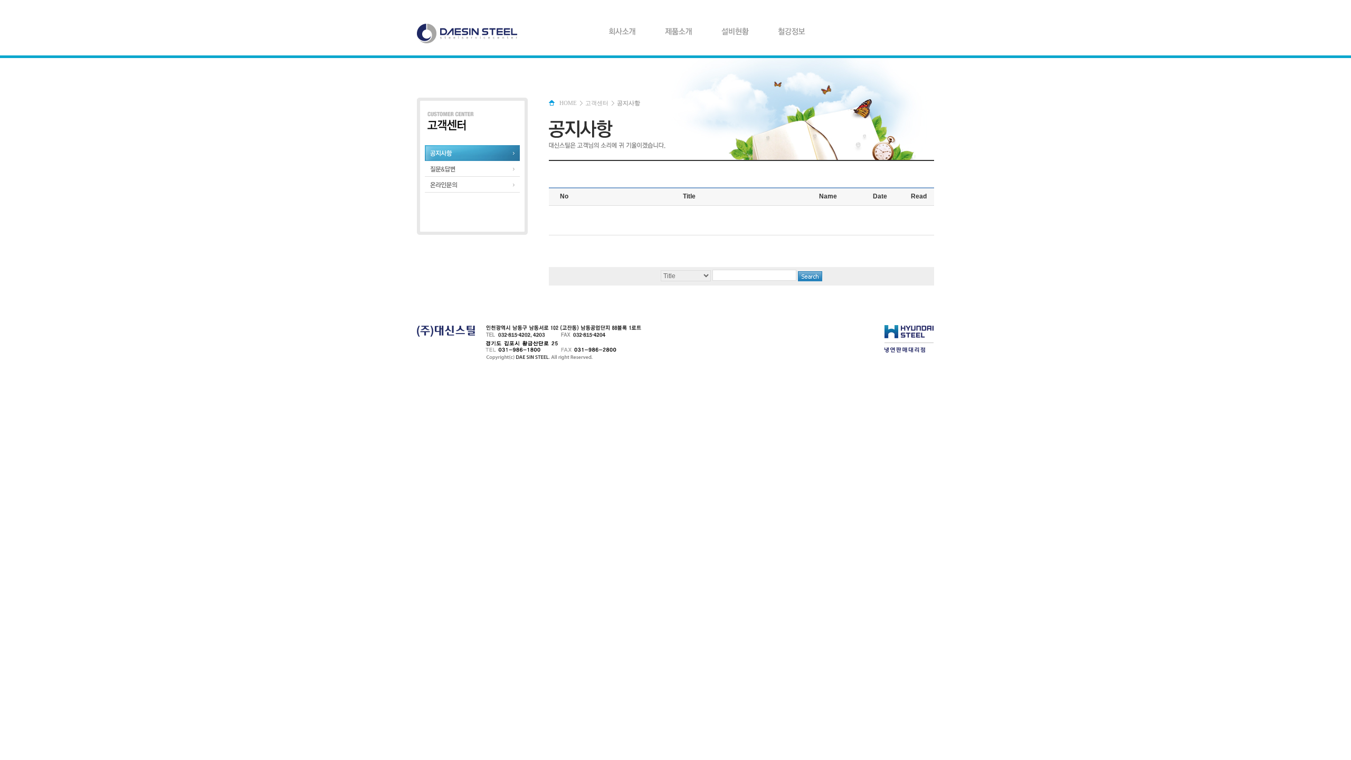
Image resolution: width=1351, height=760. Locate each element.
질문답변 (472, 169)
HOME (568, 103)
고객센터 (596, 103)
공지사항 (472, 153)
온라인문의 (472, 185)
